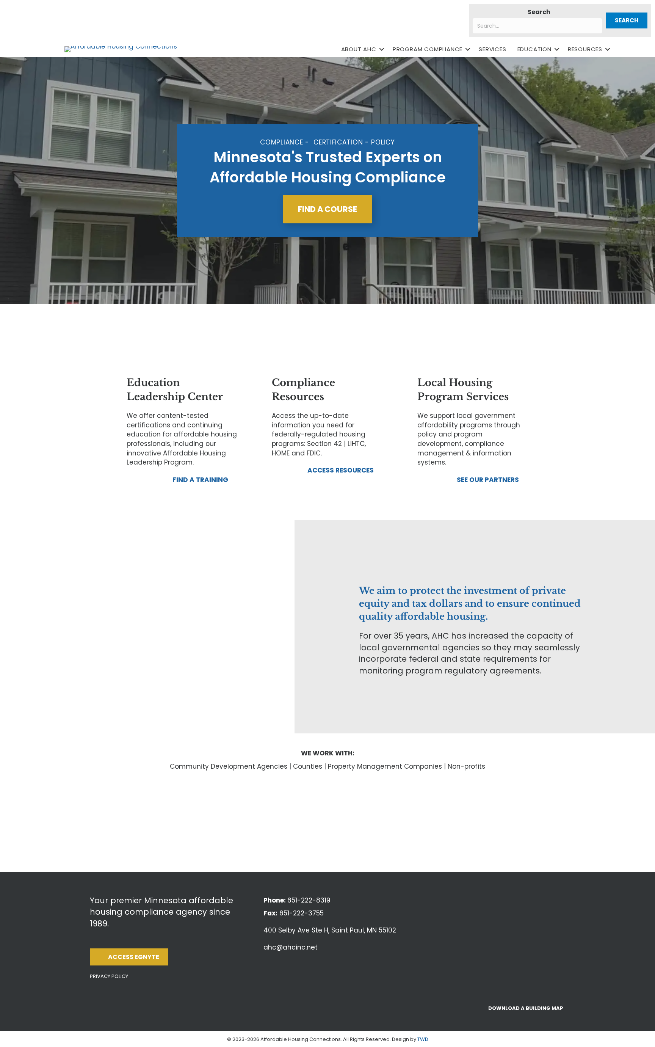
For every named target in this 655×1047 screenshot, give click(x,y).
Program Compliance (427, 49)
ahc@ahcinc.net (290, 947)
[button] (626, 20)
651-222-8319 (309, 900)
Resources (585, 49)
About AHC (358, 49)
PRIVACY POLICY (109, 976)
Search (539, 12)
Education (534, 49)
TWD (422, 1039)
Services (492, 49)
